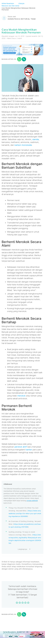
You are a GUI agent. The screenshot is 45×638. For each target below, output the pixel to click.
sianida (35, 139)
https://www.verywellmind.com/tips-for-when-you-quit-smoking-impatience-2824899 (25, 513)
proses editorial (32, 500)
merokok (21, 396)
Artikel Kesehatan (8, 3)
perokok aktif (21, 447)
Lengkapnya (22, 549)
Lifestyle (21, 3)
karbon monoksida (23, 145)
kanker (29, 449)
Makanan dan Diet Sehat (11, 6)
